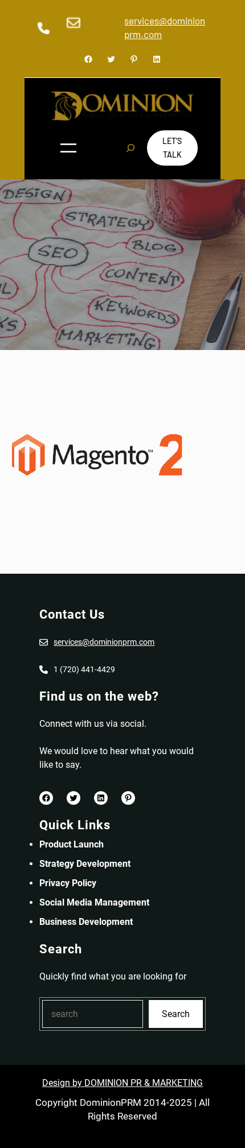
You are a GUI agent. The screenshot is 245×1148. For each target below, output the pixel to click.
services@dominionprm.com (104, 642)
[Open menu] (68, 148)
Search (176, 1014)
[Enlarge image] (65, 30)
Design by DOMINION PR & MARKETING (122, 1082)
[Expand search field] (130, 148)
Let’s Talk (172, 147)
